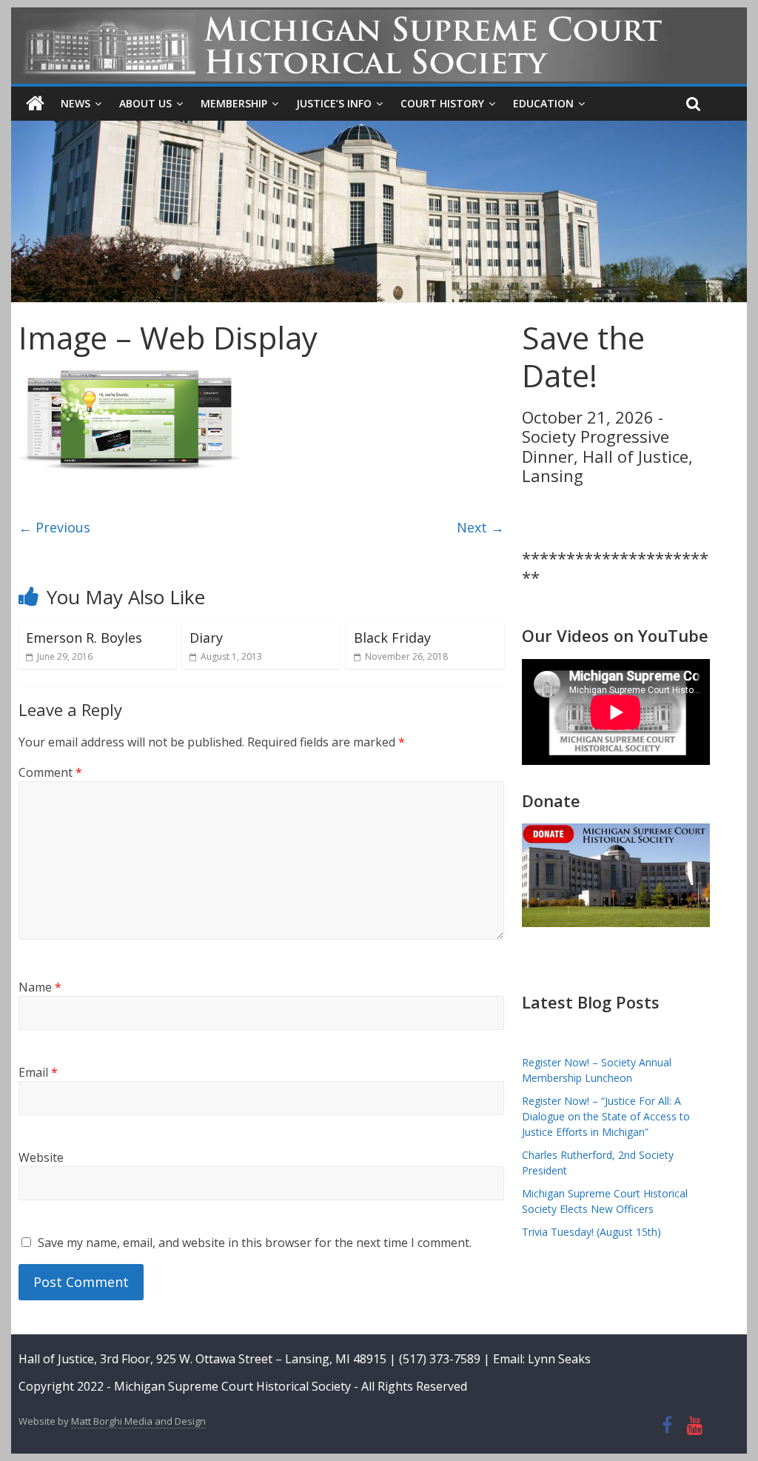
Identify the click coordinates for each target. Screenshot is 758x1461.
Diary (206, 637)
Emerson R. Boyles (84, 637)
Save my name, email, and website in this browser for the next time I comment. (255, 1242)
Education (543, 103)
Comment (50, 772)
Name (40, 987)
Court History (442, 103)
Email (38, 1072)
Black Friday (392, 637)
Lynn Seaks (559, 1359)
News (75, 103)
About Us (145, 103)
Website (41, 1157)
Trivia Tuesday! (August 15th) (591, 1232)
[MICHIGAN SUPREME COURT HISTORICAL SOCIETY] (35, 103)
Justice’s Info (334, 103)
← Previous (54, 527)
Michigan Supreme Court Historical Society (234, 1386)
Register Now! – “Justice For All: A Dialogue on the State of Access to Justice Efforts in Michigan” (606, 1116)
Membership (234, 103)
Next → (480, 527)
